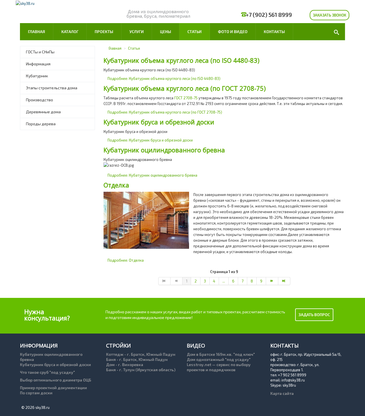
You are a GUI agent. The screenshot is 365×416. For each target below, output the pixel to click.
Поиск (336, 31)
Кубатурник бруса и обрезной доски (159, 122)
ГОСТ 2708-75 (186, 98)
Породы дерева (41, 123)
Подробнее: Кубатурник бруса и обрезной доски (150, 140)
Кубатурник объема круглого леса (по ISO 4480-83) (181, 60)
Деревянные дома (43, 111)
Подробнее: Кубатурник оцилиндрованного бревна (152, 175)
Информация (38, 63)
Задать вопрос (314, 314)
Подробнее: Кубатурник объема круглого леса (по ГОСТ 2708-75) (165, 112)
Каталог (69, 31)
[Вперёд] (272, 281)
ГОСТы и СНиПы (40, 51)
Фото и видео (233, 31)
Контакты (274, 31)
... (223, 281)
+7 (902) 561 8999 (269, 14)
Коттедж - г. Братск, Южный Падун (140, 354)
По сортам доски (36, 392)
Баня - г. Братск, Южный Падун (137, 359)
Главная (36, 31)
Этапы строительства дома (51, 87)
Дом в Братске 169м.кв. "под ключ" (221, 354)
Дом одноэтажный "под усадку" (219, 359)
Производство (39, 99)
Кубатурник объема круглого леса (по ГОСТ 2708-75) (185, 88)
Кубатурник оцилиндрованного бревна (164, 150)
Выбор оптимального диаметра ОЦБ (55, 379)
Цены (165, 31)
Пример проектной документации (53, 387)
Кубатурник (37, 75)
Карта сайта (282, 393)
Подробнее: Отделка (126, 260)
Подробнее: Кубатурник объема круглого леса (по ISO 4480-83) (164, 78)
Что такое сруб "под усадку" (47, 372)
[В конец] (284, 281)
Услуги (136, 31)
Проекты (104, 31)
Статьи (194, 31)
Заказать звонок (329, 15)
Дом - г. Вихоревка (124, 364)
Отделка (116, 185)
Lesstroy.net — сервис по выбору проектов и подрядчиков (219, 367)
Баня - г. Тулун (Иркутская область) (140, 369)
